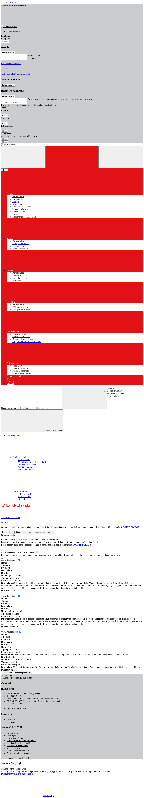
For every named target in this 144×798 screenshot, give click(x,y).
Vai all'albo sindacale (10, 517)
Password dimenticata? (11, 63)
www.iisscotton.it (9, 560)
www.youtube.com (10, 632)
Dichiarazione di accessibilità (19, 743)
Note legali (11, 735)
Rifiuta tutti (24, 532)
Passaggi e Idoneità (26, 469)
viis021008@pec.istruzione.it (36, 701)
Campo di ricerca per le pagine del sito (18, 408)
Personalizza (7, 532)
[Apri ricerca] (120, 157)
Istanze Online (24, 496)
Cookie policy (13, 733)
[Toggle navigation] (23, 157)
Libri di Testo (24, 459)
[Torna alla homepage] (72, 144)
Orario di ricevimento (27, 464)
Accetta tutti (44, 532)
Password (32, 58)
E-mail (31, 99)
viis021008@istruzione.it (35, 698)
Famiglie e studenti (21, 457)
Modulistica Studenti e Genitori (32, 462)
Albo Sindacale (25, 494)
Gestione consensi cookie (18, 750)
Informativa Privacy (15, 738)
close (4, 170)
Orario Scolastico (25, 467)
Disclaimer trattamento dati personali (17, 774)
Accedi (5, 41)
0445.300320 (16, 696)
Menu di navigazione (53, 430)
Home (109, 388)
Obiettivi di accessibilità (17, 745)
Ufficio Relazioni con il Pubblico (21, 740)
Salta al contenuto (9, 2)
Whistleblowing (14, 748)
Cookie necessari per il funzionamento (18, 552)
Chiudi (4, 115)
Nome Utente (34, 55)
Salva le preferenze (23, 673)
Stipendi (21, 499)
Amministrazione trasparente (19, 753)
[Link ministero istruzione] (13, 5)
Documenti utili (114, 391)
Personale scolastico (115, 393)
